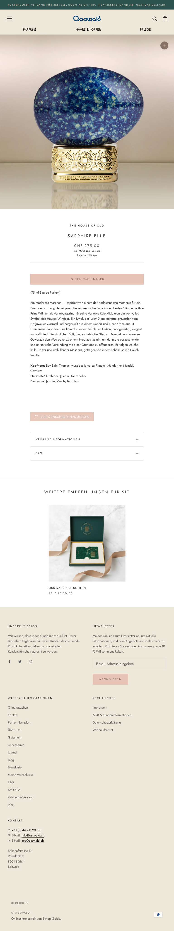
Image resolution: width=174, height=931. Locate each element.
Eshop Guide (51, 918)
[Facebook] (9, 661)
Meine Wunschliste (20, 775)
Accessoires (16, 745)
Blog (11, 760)
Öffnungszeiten (18, 707)
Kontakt (12, 715)
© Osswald (20, 912)
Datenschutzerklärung (107, 722)
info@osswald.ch (33, 835)
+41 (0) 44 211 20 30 (26, 830)
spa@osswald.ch (33, 840)
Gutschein (14, 737)
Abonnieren (110, 679)
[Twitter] (20, 661)
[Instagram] (30, 661)
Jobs (11, 804)
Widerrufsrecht (103, 730)
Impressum (100, 707)
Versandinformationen (58, 439)
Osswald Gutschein (67, 588)
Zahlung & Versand (20, 797)
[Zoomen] (164, 45)
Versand (96, 251)
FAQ (39, 453)
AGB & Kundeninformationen (112, 715)
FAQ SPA (14, 789)
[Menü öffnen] (9, 18)
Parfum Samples (19, 722)
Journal (12, 752)
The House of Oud (87, 226)
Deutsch (17, 903)
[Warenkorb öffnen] (165, 18)
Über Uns (14, 730)
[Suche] (154, 18)
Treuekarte (15, 767)
